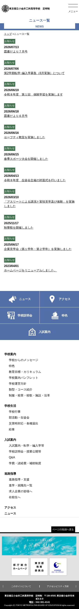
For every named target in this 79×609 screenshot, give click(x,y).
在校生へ (15, 497)
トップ (8, 33)
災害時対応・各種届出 (23, 423)
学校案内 (10, 354)
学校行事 (15, 411)
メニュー (73, 11)
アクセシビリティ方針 (58, 586)
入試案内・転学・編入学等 (26, 445)
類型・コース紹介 (20, 389)
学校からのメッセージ (23, 360)
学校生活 (10, 405)
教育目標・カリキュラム (25, 371)
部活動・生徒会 (19, 417)
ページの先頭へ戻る (63, 529)
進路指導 (10, 473)
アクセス (10, 507)
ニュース (10, 513)
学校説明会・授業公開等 (25, 451)
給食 (12, 429)
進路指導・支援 (19, 479)
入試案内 (10, 439)
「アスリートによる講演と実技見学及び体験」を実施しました (39, 202)
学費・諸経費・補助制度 (25, 463)
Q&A (12, 457)
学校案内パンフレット (23, 377)
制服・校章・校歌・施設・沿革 (29, 395)
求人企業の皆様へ (20, 491)
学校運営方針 (17, 383)
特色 (12, 365)
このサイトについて (21, 586)
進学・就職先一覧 (20, 485)
